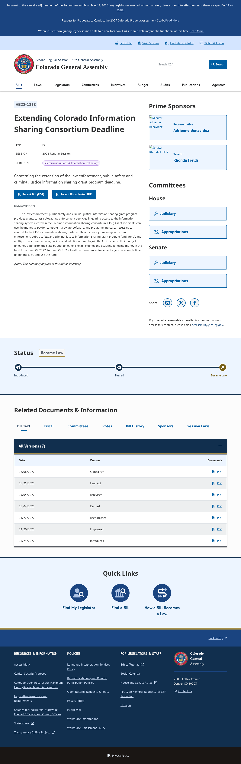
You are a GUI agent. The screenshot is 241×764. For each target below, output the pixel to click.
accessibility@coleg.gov (207, 325)
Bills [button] (19, 85)
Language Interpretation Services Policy (88, 667)
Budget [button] (143, 85)
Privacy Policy (75, 701)
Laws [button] (38, 85)
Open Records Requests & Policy (88, 691)
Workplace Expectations (82, 719)
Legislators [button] (61, 85)
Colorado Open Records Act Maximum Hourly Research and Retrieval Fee (38, 685)
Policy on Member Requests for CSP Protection (143, 694)
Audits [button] (165, 85)
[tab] (23, 427)
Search (219, 64)
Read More (172, 20)
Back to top (216, 638)
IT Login (125, 705)
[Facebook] (194, 302)
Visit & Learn (150, 43)
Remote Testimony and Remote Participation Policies (87, 680)
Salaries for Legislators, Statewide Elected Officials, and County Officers (37, 712)
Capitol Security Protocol (30, 673)
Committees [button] (90, 85)
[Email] (167, 302)
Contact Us (185, 691)
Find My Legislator (181, 43)
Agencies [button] (218, 85)
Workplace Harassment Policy (86, 728)
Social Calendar (130, 673)
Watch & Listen (214, 43)
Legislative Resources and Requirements (30, 698)
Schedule (126, 43)
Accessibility (22, 664)
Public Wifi (74, 710)
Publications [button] (191, 85)
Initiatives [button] (118, 85)
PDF (219, 472)
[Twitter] (181, 302)
